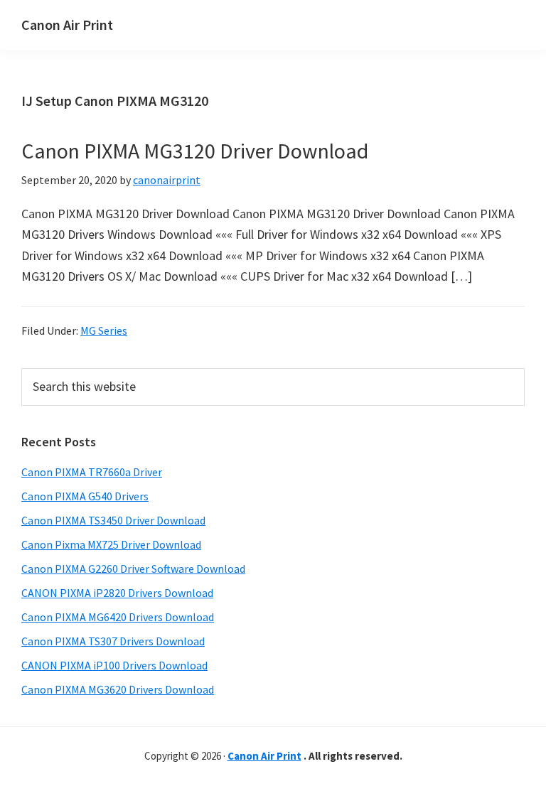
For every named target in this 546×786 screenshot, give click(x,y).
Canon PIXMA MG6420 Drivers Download (117, 617)
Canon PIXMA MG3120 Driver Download (194, 150)
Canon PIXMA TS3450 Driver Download (113, 520)
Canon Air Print (67, 24)
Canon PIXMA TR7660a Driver (91, 472)
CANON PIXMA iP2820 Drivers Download (117, 593)
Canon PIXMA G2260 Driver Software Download (133, 568)
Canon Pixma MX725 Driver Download (111, 544)
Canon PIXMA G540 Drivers (85, 496)
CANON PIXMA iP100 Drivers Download (114, 665)
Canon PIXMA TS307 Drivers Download (113, 641)
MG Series (103, 330)
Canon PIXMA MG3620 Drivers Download (117, 689)
